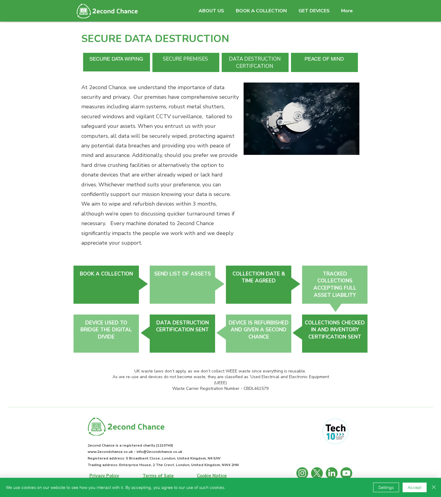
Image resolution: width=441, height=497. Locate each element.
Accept (415, 487)
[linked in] (332, 473)
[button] (211, 11)
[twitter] (317, 473)
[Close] (433, 487)
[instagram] (302, 473)
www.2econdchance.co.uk (110, 451)
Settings (386, 487)
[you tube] (346, 473)
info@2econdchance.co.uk (159, 451)
